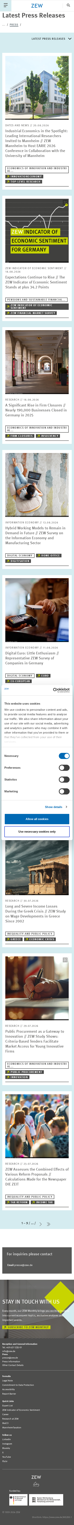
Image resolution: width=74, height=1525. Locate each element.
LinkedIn (6, 1439)
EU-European (20, 681)
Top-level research (25, 181)
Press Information (11, 1362)
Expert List (7, 1406)
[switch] (64, 768)
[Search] (68, 5)
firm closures (22, 436)
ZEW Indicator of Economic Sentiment (31, 306)
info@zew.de (8, 1351)
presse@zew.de (19, 1265)
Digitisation (20, 561)
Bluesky (6, 1448)
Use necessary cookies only (37, 831)
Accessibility (8, 1389)
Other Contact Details (13, 1365)
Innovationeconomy (26, 176)
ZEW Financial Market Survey (33, 313)
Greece (16, 939)
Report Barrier (9, 1394)
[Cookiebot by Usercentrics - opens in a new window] (53, 690)
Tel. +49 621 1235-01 (12, 1347)
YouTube (6, 1457)
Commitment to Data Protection (18, 1385)
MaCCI (5, 1423)
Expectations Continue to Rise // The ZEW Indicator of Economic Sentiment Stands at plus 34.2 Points (36, 282)
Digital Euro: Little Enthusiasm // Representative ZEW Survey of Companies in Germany (32, 658)
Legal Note (7, 1381)
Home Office (50, 555)
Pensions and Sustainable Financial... (36, 300)
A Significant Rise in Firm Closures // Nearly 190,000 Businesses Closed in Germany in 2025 (36, 410)
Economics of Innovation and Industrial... (37, 169)
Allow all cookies (37, 819)
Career (5, 1414)
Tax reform (19, 1202)
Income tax (44, 1202)
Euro (45, 675)
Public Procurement (26, 1072)
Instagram (7, 1444)
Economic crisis (41, 939)
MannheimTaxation (11, 1428)
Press (14, 24)
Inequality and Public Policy (29, 934)
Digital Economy (20, 555)
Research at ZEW (10, 1419)
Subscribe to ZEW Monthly (28, 1327)
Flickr (4, 1461)
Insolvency (49, 436)
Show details (53, 807)
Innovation (19, 1077)
